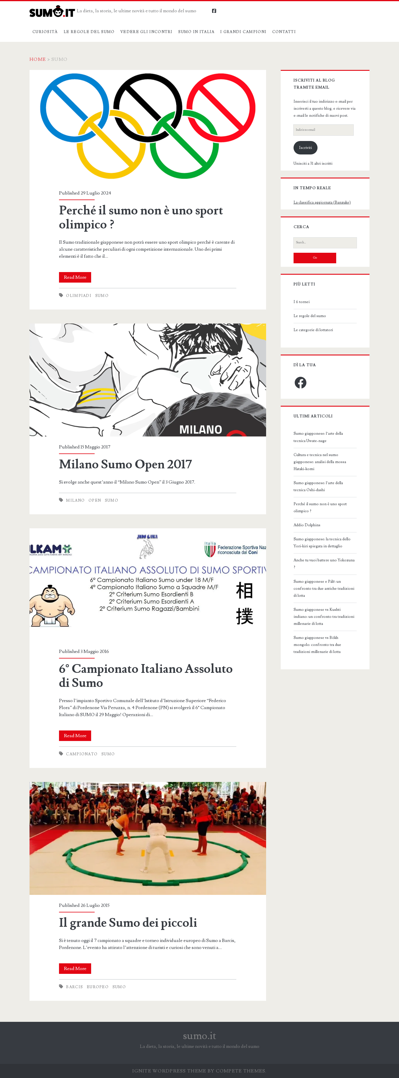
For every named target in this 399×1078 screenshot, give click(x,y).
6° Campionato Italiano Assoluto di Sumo (148, 584)
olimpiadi (78, 295)
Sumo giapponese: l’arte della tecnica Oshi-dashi (318, 486)
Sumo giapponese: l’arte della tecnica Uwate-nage (318, 437)
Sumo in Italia (196, 32)
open (95, 500)
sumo (102, 295)
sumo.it (199, 1036)
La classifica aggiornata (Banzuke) (322, 202)
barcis (74, 987)
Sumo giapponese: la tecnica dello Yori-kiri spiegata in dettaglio (322, 543)
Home (38, 59)
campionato (82, 754)
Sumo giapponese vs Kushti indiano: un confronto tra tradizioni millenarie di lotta (324, 616)
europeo (98, 987)
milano (75, 500)
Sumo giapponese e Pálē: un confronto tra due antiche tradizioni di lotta (324, 588)
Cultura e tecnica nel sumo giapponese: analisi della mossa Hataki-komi (320, 462)
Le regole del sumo (89, 32)
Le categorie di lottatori (313, 330)
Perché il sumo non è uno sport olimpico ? (148, 126)
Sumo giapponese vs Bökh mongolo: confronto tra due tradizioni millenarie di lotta (317, 644)
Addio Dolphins (307, 525)
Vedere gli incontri (146, 32)
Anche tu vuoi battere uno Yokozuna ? (324, 564)
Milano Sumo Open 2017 (148, 380)
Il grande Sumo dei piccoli (148, 838)
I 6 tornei (302, 302)
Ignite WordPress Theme (169, 1071)
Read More (77, 278)
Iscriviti (305, 147)
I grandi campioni (243, 32)
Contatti (284, 32)
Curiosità (45, 32)
